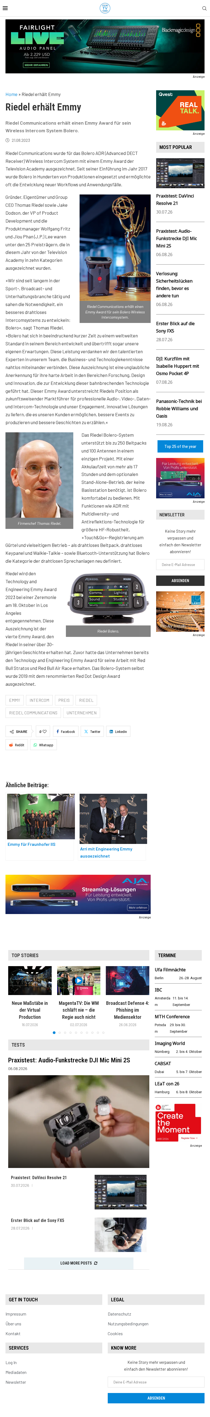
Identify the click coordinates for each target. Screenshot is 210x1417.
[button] (15, 1000)
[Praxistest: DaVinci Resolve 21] (121, 1192)
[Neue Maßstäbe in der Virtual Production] (30, 980)
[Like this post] (44, 731)
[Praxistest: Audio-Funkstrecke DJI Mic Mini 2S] (78, 1121)
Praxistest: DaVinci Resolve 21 (39, 1177)
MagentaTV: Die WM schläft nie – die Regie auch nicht (79, 1010)
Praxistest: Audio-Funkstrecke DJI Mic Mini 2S (176, 238)
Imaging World (170, 1043)
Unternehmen (82, 712)
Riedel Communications (33, 712)
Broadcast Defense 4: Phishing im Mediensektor (127, 1010)
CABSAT (163, 1063)
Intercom (39, 700)
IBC (158, 990)
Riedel (86, 700)
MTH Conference (172, 1017)
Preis (64, 700)
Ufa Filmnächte (170, 970)
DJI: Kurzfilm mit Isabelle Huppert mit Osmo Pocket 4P (177, 366)
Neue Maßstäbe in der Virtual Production (30, 1010)
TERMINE (167, 955)
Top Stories (25, 955)
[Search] (204, 8)
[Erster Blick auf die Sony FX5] (121, 1235)
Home (11, 94)
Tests (18, 1045)
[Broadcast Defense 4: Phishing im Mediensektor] (127, 980)
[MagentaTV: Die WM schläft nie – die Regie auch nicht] (79, 980)
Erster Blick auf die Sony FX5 (37, 1220)
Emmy (14, 700)
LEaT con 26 (167, 1084)
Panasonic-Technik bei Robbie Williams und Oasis (179, 408)
